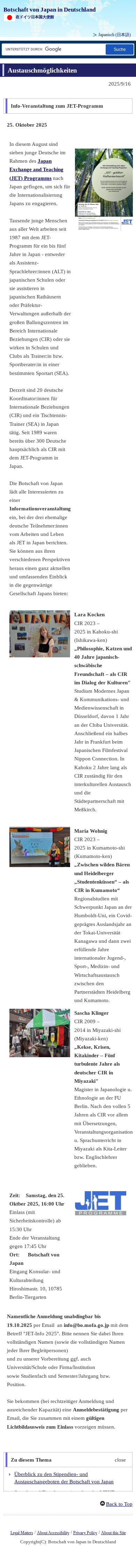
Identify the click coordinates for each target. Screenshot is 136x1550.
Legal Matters (21, 1532)
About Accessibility (53, 1532)
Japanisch (114, 34)
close (120, 1460)
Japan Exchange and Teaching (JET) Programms (36, 169)
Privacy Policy (85, 1532)
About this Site (113, 1532)
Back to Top (119, 1504)
